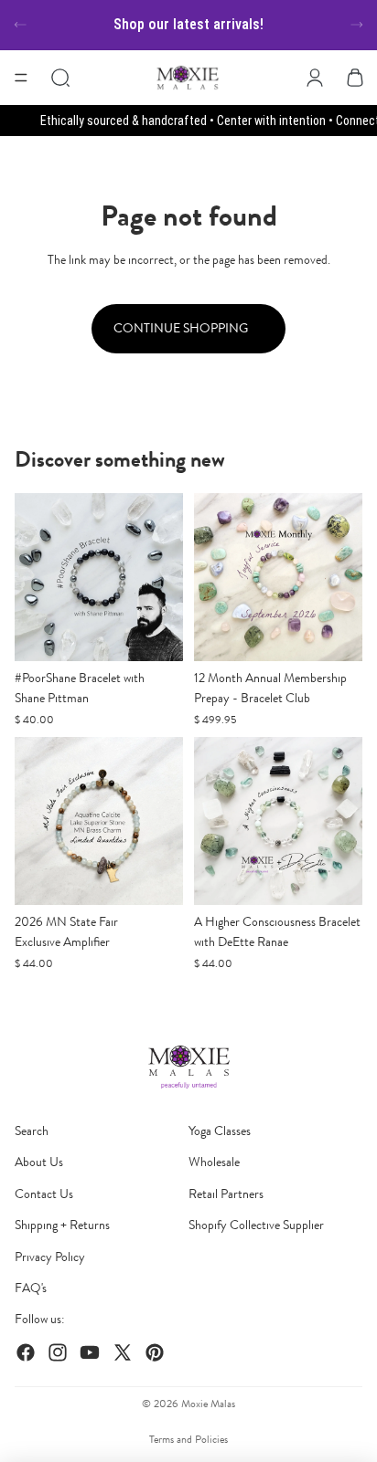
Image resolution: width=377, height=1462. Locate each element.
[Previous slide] (20, 25)
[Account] (315, 78)
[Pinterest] (155, 1352)
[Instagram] (58, 1352)
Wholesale (214, 1162)
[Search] (60, 78)
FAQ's (31, 1288)
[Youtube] (90, 1352)
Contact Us (44, 1194)
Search (31, 1131)
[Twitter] (123, 1352)
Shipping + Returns (62, 1225)
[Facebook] (26, 1352)
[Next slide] (357, 25)
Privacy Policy (50, 1257)
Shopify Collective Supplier (256, 1225)
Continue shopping (182, 328)
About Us (39, 1162)
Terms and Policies (188, 1439)
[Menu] (21, 78)
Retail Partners (226, 1194)
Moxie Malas (208, 1403)
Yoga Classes (219, 1131)
